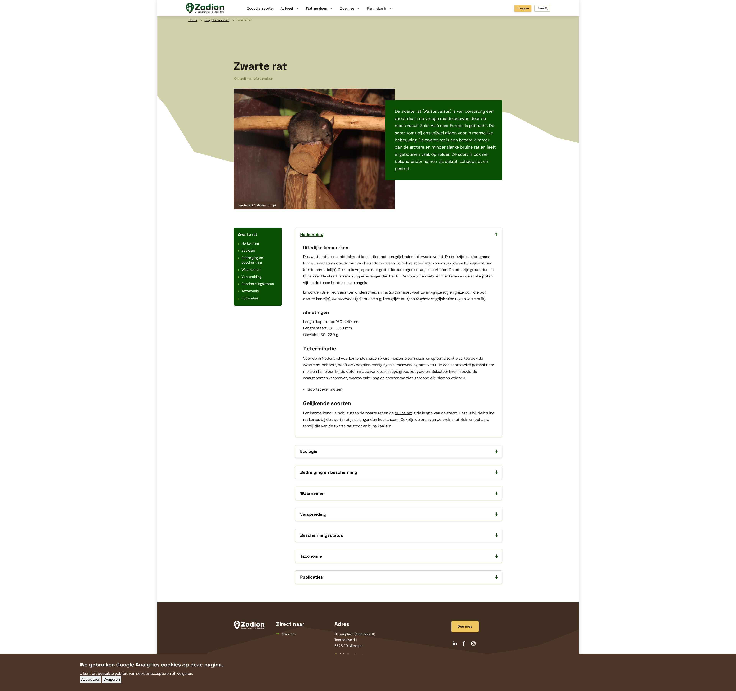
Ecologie (248, 250)
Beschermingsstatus (258, 283)
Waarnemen (251, 269)
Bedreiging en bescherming (252, 260)
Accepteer (90, 679)
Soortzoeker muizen (325, 389)
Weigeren (112, 679)
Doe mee (465, 626)
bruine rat (403, 412)
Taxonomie (250, 291)
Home (192, 20)
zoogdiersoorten (217, 20)
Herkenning (250, 243)
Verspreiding (251, 276)
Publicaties (250, 298)
